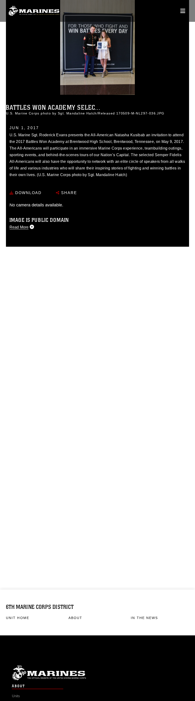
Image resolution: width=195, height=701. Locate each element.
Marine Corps (97, 673)
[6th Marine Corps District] (33, 11)
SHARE (68, 193)
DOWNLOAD (28, 193)
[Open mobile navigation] (183, 11)
